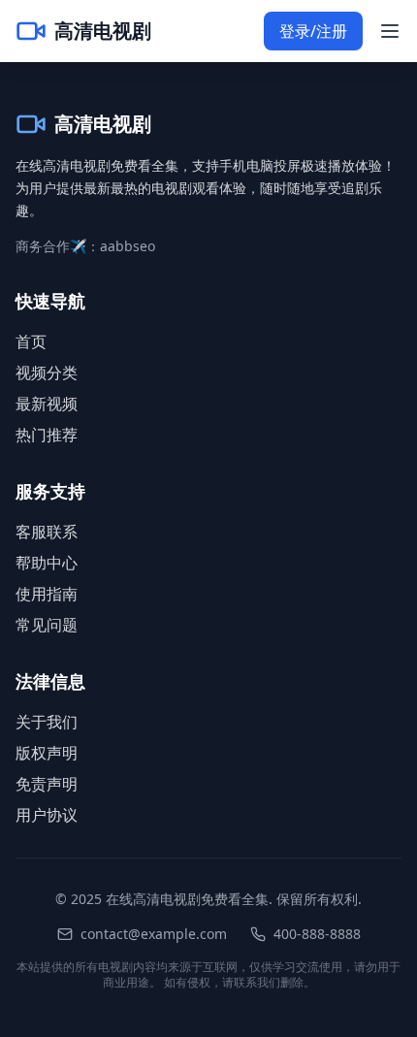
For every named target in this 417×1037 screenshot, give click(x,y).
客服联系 (47, 531)
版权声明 (47, 752)
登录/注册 (313, 31)
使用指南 (47, 593)
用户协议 (47, 815)
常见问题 (47, 624)
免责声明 (47, 783)
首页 (31, 341)
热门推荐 (47, 434)
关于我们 (47, 721)
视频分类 (47, 372)
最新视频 (47, 403)
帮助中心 (47, 562)
